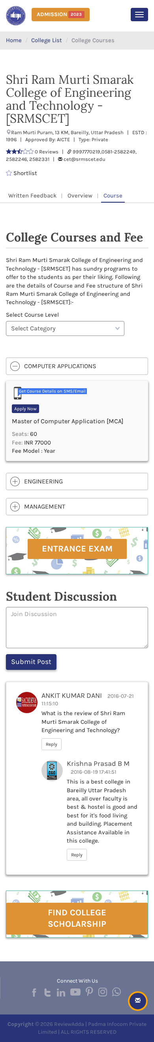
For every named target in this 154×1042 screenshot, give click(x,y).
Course (112, 195)
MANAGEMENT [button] (44, 506)
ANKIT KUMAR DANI (71, 695)
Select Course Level (32, 314)
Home (14, 40)
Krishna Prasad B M (98, 763)
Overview (80, 195)
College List (46, 40)
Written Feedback (32, 195)
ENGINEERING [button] (43, 481)
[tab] (77, 366)
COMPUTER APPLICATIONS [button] (60, 366)
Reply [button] (51, 744)
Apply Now (25, 408)
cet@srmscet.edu (84, 159)
